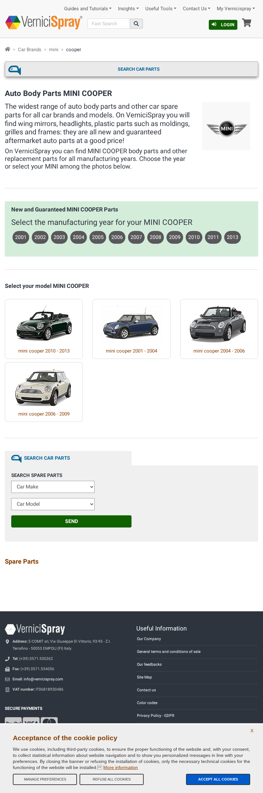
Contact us (146, 690)
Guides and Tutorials (86, 9)
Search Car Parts (139, 69)
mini (53, 49)
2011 (213, 237)
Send (71, 521)
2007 (136, 237)
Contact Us (195, 9)
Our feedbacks (149, 664)
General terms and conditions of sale (168, 651)
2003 (59, 237)
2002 (40, 237)
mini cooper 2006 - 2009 (44, 414)
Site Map (144, 677)
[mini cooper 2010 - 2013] (44, 321)
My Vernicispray (234, 9)
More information (120, 767)
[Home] (7, 49)
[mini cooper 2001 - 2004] (131, 321)
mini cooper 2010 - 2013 (44, 351)
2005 (98, 237)
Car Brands (29, 49)
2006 (117, 237)
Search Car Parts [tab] (47, 458)
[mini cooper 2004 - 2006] (219, 321)
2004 (78, 237)
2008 (155, 237)
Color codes (147, 703)
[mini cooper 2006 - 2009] (44, 384)
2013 (232, 237)
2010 (194, 237)
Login (227, 24)
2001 (21, 237)
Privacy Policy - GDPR (155, 715)
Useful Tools (159, 9)
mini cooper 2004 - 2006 (219, 351)
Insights (126, 9)
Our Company (149, 639)
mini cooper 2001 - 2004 (131, 351)
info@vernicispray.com (43, 679)
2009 (175, 237)
